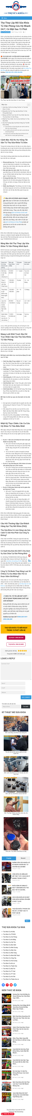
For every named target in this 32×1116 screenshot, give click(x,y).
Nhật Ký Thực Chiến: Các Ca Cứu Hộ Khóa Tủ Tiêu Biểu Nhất (16, 120)
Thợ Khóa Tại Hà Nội (9, 931)
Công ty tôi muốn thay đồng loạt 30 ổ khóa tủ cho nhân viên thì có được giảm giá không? (16, 134)
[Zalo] (29, 560)
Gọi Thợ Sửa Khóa (5, 32)
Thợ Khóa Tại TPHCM (9, 934)
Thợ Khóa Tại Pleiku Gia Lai (11, 979)
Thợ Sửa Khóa (11, 1109)
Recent (23, 858)
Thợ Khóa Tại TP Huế (9, 971)
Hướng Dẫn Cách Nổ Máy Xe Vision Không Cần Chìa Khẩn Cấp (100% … (21, 996)
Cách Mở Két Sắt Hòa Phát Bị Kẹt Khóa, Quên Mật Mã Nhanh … (21, 1051)
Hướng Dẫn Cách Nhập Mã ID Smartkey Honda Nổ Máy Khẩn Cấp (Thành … (21, 1007)
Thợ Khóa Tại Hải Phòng (10, 937)
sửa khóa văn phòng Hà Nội (14, 561)
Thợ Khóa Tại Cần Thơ (9, 942)
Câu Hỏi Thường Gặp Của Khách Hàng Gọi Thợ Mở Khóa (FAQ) (16, 123)
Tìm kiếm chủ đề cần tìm (9, 704)
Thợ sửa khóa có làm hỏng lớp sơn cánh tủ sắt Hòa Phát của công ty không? (17, 127)
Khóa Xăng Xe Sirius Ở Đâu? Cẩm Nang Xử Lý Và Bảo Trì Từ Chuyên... (20, 888)
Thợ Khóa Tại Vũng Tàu (9, 958)
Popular (8, 858)
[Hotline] (29, 555)
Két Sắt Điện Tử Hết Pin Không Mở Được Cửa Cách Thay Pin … (21, 1073)
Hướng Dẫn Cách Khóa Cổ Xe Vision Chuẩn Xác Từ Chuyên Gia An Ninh (21, 865)
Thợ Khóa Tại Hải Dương (10, 960)
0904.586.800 (18, 72)
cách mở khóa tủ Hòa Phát (13, 222)
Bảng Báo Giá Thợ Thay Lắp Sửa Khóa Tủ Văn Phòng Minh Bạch (15, 112)
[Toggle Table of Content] (28, 104)
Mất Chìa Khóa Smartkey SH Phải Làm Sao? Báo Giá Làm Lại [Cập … (21, 1018)
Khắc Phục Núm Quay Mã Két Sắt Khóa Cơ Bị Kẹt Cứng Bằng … (21, 1040)
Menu (5, 18)
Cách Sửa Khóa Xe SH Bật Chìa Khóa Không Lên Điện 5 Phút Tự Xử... (21, 899)
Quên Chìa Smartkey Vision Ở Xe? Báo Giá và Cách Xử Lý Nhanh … (21, 1029)
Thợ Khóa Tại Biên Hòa (9, 950)
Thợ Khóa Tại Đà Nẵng (9, 939)
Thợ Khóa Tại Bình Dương (10, 947)
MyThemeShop (19, 1111)
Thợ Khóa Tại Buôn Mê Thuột (11, 955)
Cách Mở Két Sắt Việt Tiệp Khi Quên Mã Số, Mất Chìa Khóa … (21, 1062)
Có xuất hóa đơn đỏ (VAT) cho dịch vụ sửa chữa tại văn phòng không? (17, 131)
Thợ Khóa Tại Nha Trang (10, 953)
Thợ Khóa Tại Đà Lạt (9, 963)
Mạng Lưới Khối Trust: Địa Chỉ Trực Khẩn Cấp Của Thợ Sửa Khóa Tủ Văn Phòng (16, 116)
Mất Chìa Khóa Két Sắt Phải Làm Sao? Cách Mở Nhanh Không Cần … (21, 1084)
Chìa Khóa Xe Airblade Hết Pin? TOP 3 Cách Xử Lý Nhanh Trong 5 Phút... (21, 876)
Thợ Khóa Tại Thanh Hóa (10, 966)
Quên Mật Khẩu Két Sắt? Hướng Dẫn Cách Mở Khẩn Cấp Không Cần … (20, 1095)
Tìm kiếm (25, 706)
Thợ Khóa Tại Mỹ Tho (9, 968)
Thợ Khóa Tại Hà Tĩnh (9, 976)
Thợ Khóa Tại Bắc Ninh (9, 945)
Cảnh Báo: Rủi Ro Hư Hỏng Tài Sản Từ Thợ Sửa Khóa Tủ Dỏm (15, 108)
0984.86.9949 (9, 1114)
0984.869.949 (9, 72)
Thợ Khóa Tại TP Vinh (9, 974)
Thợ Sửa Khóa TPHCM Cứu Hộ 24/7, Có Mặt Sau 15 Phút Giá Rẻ (21, 911)
